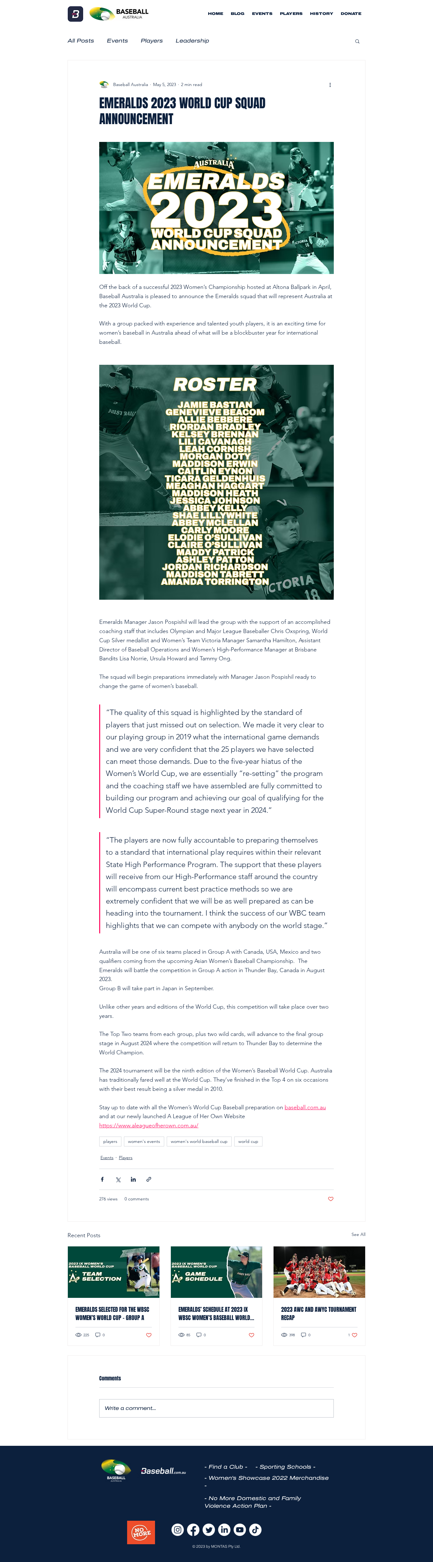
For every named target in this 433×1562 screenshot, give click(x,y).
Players (152, 41)
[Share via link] (149, 1179)
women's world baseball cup (199, 1141)
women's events (144, 1141)
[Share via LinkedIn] (133, 1179)
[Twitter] (209, 1530)
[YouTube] (240, 1530)
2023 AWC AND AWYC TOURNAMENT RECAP (318, 1313)
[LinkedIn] (224, 1530)
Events (117, 41)
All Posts (81, 41)
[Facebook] (193, 1530)
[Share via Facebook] (102, 1179)
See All (358, 1234)
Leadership (192, 41)
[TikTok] (255, 1530)
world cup (248, 1141)
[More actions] (330, 84)
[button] (357, 40)
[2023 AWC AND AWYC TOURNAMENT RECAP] (319, 1272)
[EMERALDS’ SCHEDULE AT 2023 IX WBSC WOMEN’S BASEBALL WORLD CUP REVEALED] (216, 1272)
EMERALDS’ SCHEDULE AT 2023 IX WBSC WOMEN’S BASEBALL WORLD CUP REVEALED (214, 1313)
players (110, 1141)
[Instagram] (177, 1530)
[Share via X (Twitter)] (118, 1179)
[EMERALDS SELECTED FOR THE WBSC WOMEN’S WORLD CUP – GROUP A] (113, 1272)
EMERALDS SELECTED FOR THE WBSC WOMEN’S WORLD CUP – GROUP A (112, 1313)
